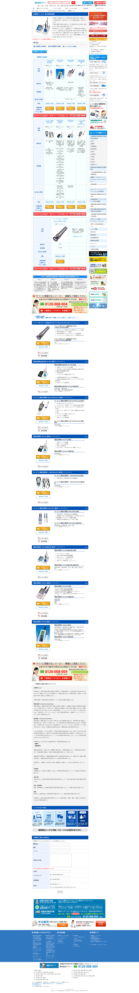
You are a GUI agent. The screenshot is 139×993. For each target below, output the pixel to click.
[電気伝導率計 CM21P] (43, 643)
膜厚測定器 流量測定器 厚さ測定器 (98, 195)
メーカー (93, 246)
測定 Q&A (93, 232)
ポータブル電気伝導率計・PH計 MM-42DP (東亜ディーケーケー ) (52, 472)
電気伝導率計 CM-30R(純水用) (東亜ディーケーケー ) (49, 547)
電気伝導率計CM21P (60, 61)
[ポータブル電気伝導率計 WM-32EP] (43, 525)
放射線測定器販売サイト (96, 938)
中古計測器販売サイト (96, 940)
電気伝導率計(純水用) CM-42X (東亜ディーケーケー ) (48, 361)
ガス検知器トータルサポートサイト (99, 944)
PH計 (92, 141)
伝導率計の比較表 (40, 46)
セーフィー (93, 243)
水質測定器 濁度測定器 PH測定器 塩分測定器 (99, 137)
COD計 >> (67, 279)
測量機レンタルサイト (96, 935)
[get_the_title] (43, 348)
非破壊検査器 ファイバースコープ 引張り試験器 (98, 200)
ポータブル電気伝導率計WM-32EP (49, 61)
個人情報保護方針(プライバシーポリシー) (78, 942)
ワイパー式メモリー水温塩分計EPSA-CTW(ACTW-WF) (60, 220)
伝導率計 (93, 154)
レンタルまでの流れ (71, 46)
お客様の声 (60, 941)
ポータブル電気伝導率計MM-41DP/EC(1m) (81, 122)
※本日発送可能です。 (37, 985)
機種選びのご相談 (100, 2)
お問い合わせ (77, 946)
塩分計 (93, 151)
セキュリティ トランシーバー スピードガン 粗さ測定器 (98, 190)
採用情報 (76, 944)
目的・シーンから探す (71, 8)
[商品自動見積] (43, 344)
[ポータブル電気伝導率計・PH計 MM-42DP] (43, 489)
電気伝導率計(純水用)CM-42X (60, 122)
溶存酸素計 (94, 146)
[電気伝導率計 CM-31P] (43, 599)
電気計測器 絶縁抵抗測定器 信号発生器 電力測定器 (98, 210)
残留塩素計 (94, 149)
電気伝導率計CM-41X (70, 121)
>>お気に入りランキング (98, 33)
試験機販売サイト (95, 937)
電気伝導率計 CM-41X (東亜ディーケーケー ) (46, 436)
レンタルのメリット (62, 937)
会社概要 (76, 935)
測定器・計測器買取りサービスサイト (99, 942)
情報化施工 (93, 234)
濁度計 (93, 143)
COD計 (93, 162)
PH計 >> (40, 279)
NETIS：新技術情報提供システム (98, 225)
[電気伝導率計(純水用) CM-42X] (43, 378)
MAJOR (40, 2)
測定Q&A (60, 940)
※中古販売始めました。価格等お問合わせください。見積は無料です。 (48, 983)
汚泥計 (93, 159)
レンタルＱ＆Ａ (61, 938)
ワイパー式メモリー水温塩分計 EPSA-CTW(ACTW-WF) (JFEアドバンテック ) (56, 323)
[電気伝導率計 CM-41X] (43, 453)
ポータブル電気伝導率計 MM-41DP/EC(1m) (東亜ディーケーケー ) (52, 397)
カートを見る (87, 2)
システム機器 (94, 229)
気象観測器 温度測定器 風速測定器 (98, 205)
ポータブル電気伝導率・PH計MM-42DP (49, 122)
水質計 (93, 156)
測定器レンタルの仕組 (63, 935)
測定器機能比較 (95, 237)
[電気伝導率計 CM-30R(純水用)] (43, 563)
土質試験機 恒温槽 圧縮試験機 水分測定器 (98, 215)
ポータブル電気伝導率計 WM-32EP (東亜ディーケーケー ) (50, 508)
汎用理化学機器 (95, 249)
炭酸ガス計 (94, 164)
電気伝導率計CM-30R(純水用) (81, 61)
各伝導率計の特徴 (55, 46)
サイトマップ (61, 943)
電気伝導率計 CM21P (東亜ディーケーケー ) (46, 622)
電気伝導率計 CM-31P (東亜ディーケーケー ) (46, 583)
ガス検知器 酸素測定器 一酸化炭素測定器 (98, 173)
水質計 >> (53, 279)
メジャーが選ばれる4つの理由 (79, 937)
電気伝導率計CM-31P (70, 61)
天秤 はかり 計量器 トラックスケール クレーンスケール (98, 220)
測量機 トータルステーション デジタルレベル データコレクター (98, 179)
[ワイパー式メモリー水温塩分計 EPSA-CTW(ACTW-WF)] (43, 339)
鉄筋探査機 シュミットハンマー (98, 185)
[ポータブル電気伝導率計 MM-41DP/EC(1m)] (43, 414)
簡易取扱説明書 (95, 240)
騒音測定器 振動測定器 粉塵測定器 (98, 168)
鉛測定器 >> (80, 279)
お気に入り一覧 (98, 30)
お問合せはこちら (77, 236)
